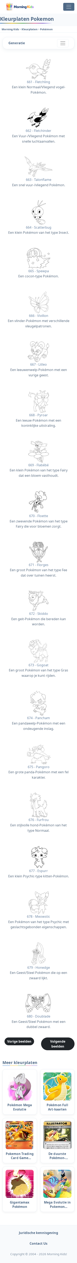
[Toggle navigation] (69, 7)
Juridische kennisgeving (38, 1232)
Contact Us (38, 1243)
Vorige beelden (19, 1041)
